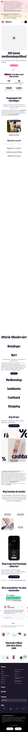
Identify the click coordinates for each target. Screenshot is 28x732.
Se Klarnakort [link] (14, 373)
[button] (26, 6)
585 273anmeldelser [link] (17, 600)
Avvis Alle (10, 728)
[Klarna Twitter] (17, 708)
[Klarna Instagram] (24, 708)
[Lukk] (25, 715)
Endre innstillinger (14, 725)
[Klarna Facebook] (4, 708)
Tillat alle (18, 728)
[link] (7, 511)
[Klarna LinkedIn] (11, 708)
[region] (14, 722)
